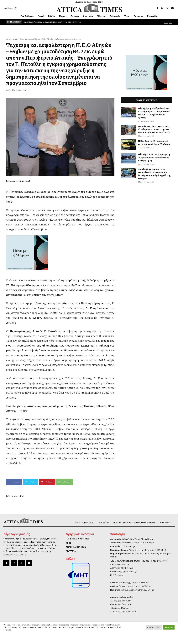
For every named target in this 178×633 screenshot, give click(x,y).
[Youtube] (172, 8)
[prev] (166, 22)
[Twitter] (167, 8)
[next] (170, 22)
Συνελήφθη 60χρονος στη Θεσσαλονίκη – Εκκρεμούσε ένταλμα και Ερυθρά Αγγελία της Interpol (154, 173)
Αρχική (8, 39)
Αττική (15, 39)
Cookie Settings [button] (153, 627)
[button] (10, 8)
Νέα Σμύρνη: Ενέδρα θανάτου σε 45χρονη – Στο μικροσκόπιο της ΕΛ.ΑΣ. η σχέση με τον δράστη (154, 113)
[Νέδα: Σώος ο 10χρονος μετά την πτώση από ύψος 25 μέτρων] (128, 144)
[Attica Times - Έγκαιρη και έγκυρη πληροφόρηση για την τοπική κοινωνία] (89, 8)
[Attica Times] (23, 520)
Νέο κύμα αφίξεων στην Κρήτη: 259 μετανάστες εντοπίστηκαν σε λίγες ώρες (154, 157)
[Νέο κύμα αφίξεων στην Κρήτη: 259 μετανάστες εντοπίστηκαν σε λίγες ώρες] (128, 158)
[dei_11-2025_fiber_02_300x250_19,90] (60, 252)
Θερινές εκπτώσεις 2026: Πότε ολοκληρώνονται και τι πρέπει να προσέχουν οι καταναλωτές (154, 129)
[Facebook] (157, 8)
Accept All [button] (169, 627)
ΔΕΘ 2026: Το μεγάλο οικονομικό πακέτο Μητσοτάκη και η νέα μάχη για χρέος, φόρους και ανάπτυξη (72, 21)
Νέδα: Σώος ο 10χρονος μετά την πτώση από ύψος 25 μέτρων (154, 142)
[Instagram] (162, 8)
